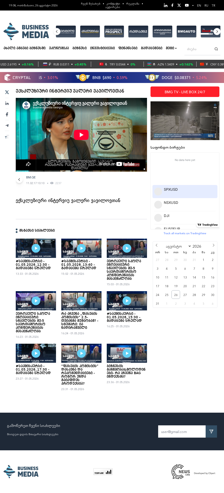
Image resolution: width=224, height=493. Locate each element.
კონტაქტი (113, 3)
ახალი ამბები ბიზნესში (25, 48)
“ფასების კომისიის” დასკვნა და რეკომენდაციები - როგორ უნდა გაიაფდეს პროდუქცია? (79, 375)
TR (213, 5)
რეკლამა (132, 3)
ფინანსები (127, 48)
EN (199, 5)
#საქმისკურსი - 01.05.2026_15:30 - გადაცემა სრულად (124, 317)
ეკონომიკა (59, 48)
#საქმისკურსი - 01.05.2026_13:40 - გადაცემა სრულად (78, 265)
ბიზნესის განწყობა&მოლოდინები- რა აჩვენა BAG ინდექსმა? (126, 371)
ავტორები (112, 7)
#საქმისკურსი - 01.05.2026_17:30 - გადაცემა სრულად (33, 369)
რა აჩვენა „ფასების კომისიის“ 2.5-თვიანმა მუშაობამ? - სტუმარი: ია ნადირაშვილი (79, 321)
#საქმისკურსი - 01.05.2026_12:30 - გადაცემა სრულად (33, 265)
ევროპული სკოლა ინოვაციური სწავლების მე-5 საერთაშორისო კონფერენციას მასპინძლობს (124, 270)
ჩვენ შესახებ (90, 3)
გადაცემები (151, 48)
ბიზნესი (79, 48)
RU (206, 5)
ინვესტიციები (102, 48)
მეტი (170, 48)
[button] (56, 31)
